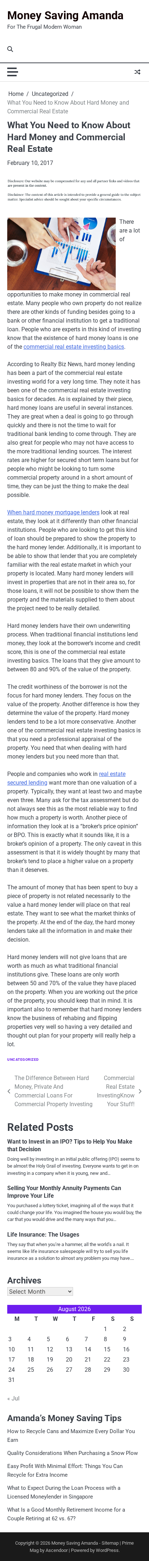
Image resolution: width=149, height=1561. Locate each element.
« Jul (13, 1398)
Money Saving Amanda (65, 15)
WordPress (107, 1550)
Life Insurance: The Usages (43, 1234)
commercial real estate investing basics (74, 346)
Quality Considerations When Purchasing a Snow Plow (72, 1453)
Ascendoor (57, 1550)
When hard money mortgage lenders (53, 512)
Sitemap (110, 1543)
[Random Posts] (137, 72)
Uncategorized (23, 1059)
